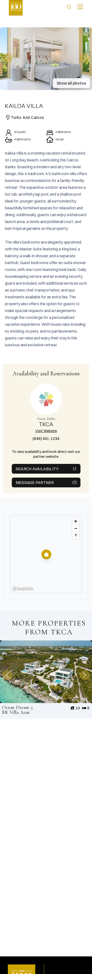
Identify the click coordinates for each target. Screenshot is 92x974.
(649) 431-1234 (46, 438)
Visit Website (46, 431)
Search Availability (37, 468)
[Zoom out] (75, 528)
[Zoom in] (75, 521)
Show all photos (71, 83)
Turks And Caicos (27, 117)
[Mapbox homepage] (22, 589)
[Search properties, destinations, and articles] (68, 6)
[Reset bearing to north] (75, 535)
